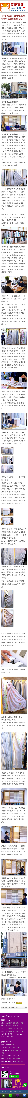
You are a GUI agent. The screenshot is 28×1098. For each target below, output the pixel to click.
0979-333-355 (17, 1044)
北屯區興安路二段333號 (14, 1023)
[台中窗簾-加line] (10, 1095)
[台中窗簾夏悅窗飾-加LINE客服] (25, 1085)
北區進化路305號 (12, 1026)
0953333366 (19, 1061)
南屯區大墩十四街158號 (14, 1031)
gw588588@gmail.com (14, 1058)
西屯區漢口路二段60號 (14, 1028)
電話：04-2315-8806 (8, 1053)
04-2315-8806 (16, 1050)
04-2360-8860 (14, 1047)
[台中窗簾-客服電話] (17, 1095)
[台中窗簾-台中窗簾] (3, 1095)
